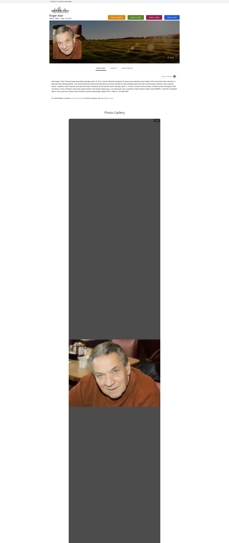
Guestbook (127, 68)
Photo (113, 68)
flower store (108, 98)
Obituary (100, 68)
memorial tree (77, 98)
